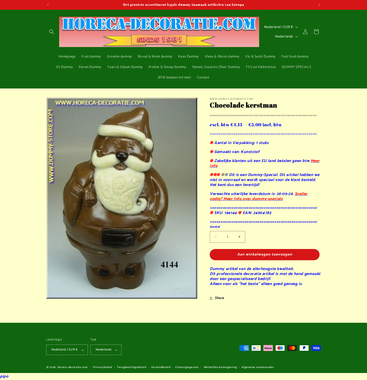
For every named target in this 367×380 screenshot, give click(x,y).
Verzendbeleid (161, 367)
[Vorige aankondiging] (47, 5)
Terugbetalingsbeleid (131, 367)
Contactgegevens (187, 367)
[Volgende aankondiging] (319, 5)
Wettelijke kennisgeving (220, 367)
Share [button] (219, 298)
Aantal (215, 227)
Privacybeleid (102, 367)
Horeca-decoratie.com (72, 367)
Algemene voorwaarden (257, 367)
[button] (51, 31)
